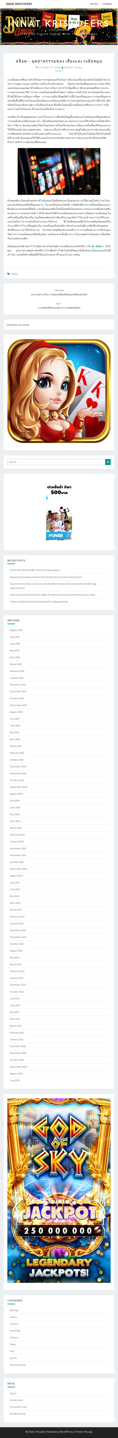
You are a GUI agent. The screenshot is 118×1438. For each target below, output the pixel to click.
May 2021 (14, 1012)
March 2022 (16, 964)
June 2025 (15, 725)
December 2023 (18, 848)
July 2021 (15, 998)
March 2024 (16, 827)
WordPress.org (17, 1413)
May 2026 (14, 650)
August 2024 (16, 793)
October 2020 (17, 1059)
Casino (14, 273)
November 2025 (18, 691)
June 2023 (15, 889)
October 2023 (17, 862)
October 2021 (17, 991)
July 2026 (15, 636)
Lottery (14, 1337)
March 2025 (16, 746)
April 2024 (15, 821)
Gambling (107, 3)
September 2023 (18, 868)
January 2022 (17, 977)
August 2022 (16, 950)
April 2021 (15, 1018)
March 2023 (16, 909)
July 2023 (15, 882)
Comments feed (18, 1406)
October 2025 (17, 698)
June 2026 (15, 643)
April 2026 (15, 657)
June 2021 (15, 1005)
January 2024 (17, 841)
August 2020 (16, 1073)
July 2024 (15, 800)
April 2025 (15, 739)
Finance (14, 1323)
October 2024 (17, 780)
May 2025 (14, 732)
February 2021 (17, 1032)
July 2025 (15, 718)
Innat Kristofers (19, 4)
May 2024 (14, 814)
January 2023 (17, 923)
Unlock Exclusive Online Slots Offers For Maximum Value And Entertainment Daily (52, 594)
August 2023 (16, 875)
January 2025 (17, 759)
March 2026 (16, 664)
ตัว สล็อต (97, 246)
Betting (94, 3)
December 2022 (18, 930)
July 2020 (15, 1080)
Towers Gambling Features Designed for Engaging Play (39, 601)
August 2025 (16, 711)
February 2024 (17, 834)
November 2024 (18, 773)
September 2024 (18, 786)
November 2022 (18, 937)
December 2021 (18, 984)
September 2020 (18, 1066)
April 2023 (15, 902)
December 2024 (18, 766)
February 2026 (17, 671)
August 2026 (16, 630)
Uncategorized (17, 1364)
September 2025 (18, 705)
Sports (13, 1357)
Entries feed (16, 1400)
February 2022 (17, 971)
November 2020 (18, 1052)
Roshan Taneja (73, 67)
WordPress (66, 1431)
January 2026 (17, 677)
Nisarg (88, 1431)
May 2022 (14, 957)
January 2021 (17, 1039)
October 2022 (17, 943)
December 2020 (18, 1046)
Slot (12, 1351)
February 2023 (17, 916)
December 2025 (18, 684)
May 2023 (14, 896)
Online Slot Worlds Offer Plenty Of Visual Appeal (35, 570)
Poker (13, 1344)
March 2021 (16, 1025)
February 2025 (17, 752)
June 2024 (15, 807)
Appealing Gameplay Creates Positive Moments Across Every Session (46, 577)
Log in (13, 1393)
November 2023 (18, 855)
